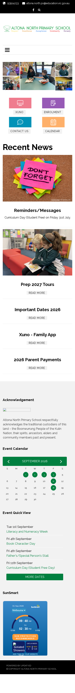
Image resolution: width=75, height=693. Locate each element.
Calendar (52, 131)
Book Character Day (20, 543)
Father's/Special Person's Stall (27, 555)
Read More (37, 292)
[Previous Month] (8, 461)
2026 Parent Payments (37, 359)
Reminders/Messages (37, 210)
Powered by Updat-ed (18, 665)
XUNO (19, 112)
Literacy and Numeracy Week (27, 531)
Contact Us (19, 131)
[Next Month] (61, 461)
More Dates (34, 577)
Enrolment (52, 112)
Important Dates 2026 (37, 309)
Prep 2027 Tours (37, 284)
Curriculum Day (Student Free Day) (30, 567)
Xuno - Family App (37, 334)
